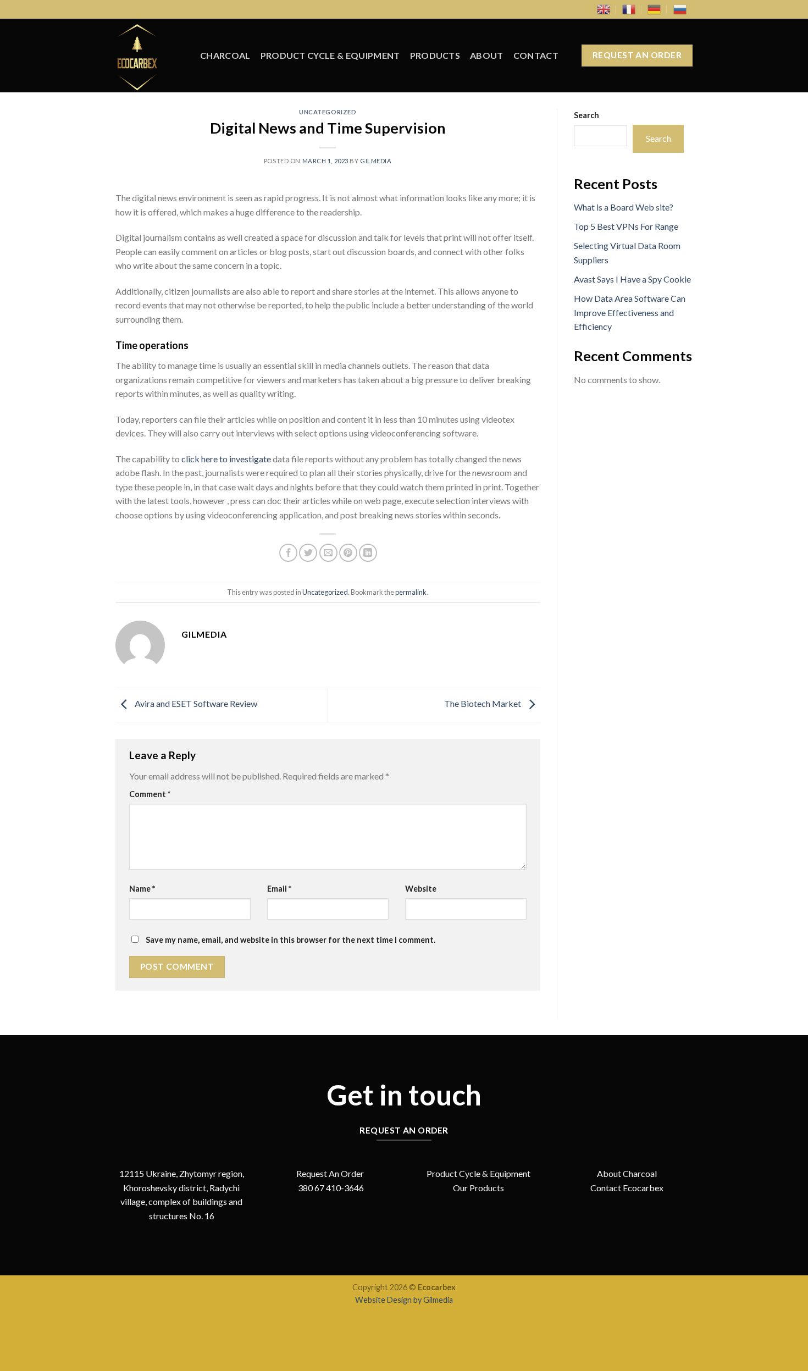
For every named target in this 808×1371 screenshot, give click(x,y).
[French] (628, 9)
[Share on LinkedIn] (368, 553)
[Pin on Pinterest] (348, 553)
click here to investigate (226, 459)
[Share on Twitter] (308, 553)
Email (279, 888)
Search (586, 115)
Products (435, 55)
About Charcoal (627, 1173)
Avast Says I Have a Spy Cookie (632, 279)
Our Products (478, 1187)
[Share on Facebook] (288, 553)
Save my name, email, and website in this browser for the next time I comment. (290, 939)
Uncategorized (327, 111)
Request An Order (330, 1173)
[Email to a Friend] (328, 553)
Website (420, 888)
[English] (603, 9)
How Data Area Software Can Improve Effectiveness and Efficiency (629, 312)
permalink (411, 592)
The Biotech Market (483, 704)
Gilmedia (375, 160)
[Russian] (680, 9)
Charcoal (225, 55)
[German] (654, 9)
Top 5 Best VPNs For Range (626, 226)
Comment (149, 794)
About (486, 55)
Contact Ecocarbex (626, 1187)
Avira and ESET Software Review (195, 704)
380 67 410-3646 (330, 1187)
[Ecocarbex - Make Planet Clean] (149, 55)
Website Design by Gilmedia (404, 1299)
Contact (535, 55)
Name (142, 888)
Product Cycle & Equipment (330, 55)
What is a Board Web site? (623, 207)
